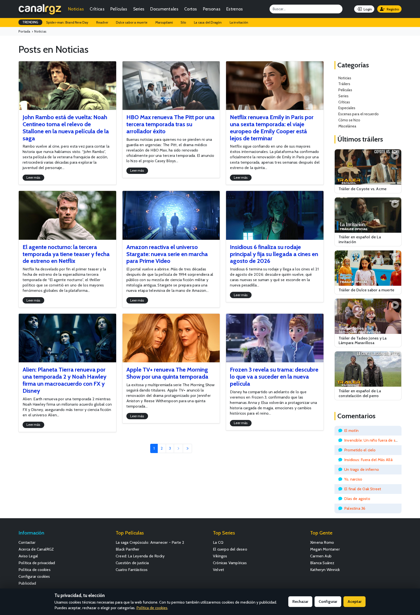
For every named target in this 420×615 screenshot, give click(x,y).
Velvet (218, 569)
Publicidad (27, 583)
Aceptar (354, 601)
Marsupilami (164, 22)
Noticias (76, 8)
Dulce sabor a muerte (132, 22)
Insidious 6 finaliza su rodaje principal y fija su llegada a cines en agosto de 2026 (274, 254)
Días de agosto (357, 498)
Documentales (164, 8)
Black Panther (128, 549)
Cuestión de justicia (132, 563)
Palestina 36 (354, 508)
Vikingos (220, 556)
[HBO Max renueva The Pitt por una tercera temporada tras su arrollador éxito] (171, 85)
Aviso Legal (28, 556)
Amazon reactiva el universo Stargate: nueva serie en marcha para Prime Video (167, 254)
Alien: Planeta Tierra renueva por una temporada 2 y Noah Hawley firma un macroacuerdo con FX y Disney (64, 380)
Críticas (97, 8)
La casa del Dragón (208, 22)
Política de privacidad (36, 563)
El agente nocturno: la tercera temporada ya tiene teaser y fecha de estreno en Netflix (66, 254)
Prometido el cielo (360, 450)
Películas (118, 8)
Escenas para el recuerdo (358, 114)
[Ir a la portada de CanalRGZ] (39, 9)
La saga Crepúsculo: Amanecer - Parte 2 (150, 542)
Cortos (190, 8)
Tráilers (344, 83)
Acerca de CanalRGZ (36, 549)
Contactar (26, 542)
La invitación (239, 22)
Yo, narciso (353, 479)
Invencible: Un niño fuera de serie (373, 440)
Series (139, 8)
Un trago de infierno (361, 469)
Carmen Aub (321, 556)
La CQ (218, 542)
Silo (183, 22)
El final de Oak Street (362, 489)
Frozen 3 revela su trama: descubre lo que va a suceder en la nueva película (274, 376)
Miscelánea (347, 126)
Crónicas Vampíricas (230, 563)
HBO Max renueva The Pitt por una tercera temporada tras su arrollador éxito (170, 124)
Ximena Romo (322, 542)
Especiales (346, 108)
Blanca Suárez (322, 563)
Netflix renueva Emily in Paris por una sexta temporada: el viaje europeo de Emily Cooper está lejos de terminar (272, 128)
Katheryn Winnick (325, 569)
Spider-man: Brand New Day (67, 22)
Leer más (33, 177)
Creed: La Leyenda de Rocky (140, 556)
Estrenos (234, 8)
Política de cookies (34, 569)
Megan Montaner (325, 549)
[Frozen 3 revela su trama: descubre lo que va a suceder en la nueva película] (275, 338)
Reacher (102, 22)
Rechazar (300, 601)
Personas (211, 8)
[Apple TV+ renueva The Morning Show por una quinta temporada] (171, 338)
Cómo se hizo (349, 120)
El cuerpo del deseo (230, 549)
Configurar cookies (34, 576)
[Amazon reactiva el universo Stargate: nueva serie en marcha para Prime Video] (171, 215)
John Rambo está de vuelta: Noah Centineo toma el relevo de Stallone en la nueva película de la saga (66, 128)
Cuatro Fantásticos (132, 569)
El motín (351, 430)
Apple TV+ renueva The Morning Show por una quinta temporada (167, 373)
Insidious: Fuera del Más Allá (368, 459)
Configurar (328, 601)
